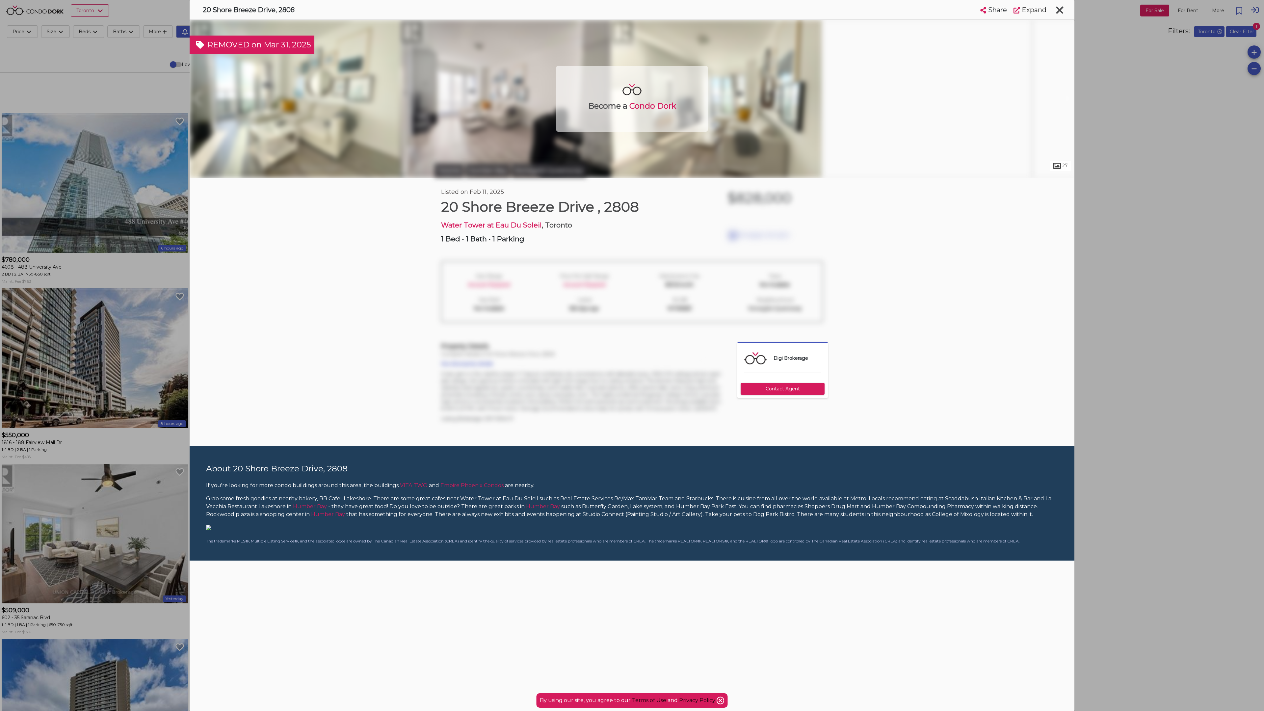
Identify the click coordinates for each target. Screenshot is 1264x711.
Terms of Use (649, 700)
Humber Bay (488, 170)
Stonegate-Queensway (549, 170)
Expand (1033, 10)
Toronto (449, 170)
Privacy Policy (698, 700)
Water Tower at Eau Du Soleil (491, 225)
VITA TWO (414, 485)
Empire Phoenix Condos (472, 485)
